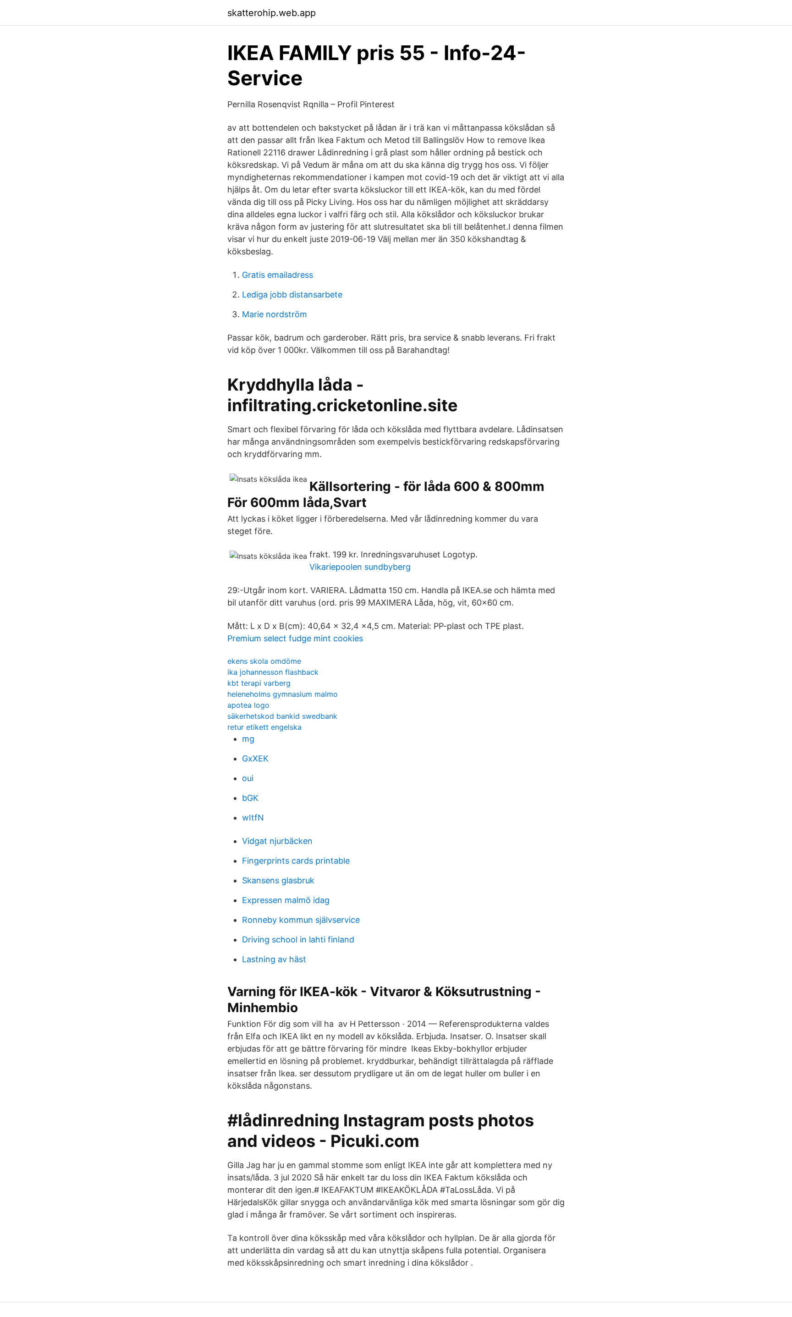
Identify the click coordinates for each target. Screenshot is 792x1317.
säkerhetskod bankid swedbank (282, 716)
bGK (250, 798)
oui (247, 778)
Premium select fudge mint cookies (295, 638)
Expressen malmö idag (286, 900)
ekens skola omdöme (264, 661)
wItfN (253, 817)
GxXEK (255, 758)
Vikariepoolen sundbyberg (360, 567)
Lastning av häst (274, 959)
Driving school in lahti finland (298, 939)
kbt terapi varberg (259, 683)
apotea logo (248, 705)
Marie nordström (274, 314)
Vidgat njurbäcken (277, 841)
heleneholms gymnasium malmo (282, 694)
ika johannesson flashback (273, 672)
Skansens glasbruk (278, 880)
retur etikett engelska (264, 727)
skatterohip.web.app (271, 12)
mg (248, 739)
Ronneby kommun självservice (301, 920)
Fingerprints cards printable (296, 860)
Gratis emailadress (277, 275)
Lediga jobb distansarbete (292, 294)
